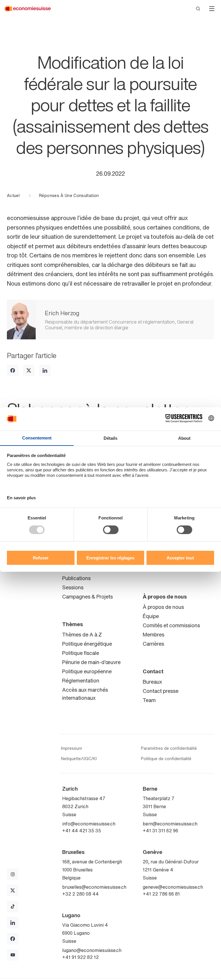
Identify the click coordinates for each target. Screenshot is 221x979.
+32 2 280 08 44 (80, 893)
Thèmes (72, 624)
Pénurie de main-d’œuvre (91, 662)
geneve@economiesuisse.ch (173, 887)
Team (149, 700)
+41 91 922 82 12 (80, 957)
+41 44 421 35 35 (81, 830)
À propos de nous (165, 596)
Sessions (72, 587)
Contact (153, 671)
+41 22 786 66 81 (161, 893)
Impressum (71, 748)
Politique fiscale (80, 653)
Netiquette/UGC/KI (79, 759)
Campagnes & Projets (87, 596)
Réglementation (80, 680)
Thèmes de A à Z (82, 634)
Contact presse (160, 691)
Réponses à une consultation (69, 195)
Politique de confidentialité (166, 759)
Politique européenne (87, 671)
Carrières (153, 643)
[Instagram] (12, 874)
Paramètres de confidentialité (169, 748)
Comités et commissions (171, 625)
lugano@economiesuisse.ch (91, 950)
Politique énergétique (87, 643)
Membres (153, 634)
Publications (76, 578)
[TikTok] (12, 906)
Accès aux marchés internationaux (85, 693)
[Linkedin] (45, 370)
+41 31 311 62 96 (160, 830)
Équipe (151, 616)
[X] (29, 370)
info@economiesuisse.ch (88, 823)
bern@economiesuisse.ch (170, 823)
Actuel (13, 195)
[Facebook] (12, 370)
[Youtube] (12, 955)
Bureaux (152, 681)
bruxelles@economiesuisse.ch (94, 887)
